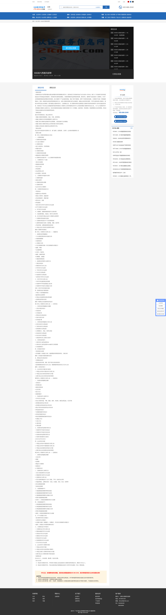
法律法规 (78, 17)
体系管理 (112, 14)
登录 (119, 2)
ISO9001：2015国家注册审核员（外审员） (122, 176)
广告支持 (97, 601)
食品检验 (128, 17)
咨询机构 (78, 14)
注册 (124, 2)
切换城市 (50, 9)
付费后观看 (116, 74)
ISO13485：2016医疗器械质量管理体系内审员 (122, 135)
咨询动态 (73, 14)
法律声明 (77, 601)
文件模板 (89, 17)
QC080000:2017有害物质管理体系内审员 (122, 169)
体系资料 (73, 17)
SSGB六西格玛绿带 (45, 21)
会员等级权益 (98, 598)
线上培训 (107, 14)
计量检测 (123, 17)
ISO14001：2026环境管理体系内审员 (122, 162)
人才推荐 (54, 17)
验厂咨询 (107, 17)
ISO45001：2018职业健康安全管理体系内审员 (122, 166)
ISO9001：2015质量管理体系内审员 (122, 131)
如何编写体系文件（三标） (119, 172)
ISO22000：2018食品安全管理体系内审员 (122, 159)
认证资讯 (38, 14)
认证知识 (54, 14)
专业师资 (43, 17)
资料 (44, 598)
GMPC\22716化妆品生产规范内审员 (122, 145)
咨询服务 (83, 14)
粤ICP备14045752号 (83, 612)
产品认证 (118, 17)
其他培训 (128, 14)
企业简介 (77, 596)
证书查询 (47, 2)
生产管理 (118, 14)
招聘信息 (49, 17)
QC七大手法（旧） (117, 152)
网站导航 (39, 2)
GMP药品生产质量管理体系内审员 (121, 155)
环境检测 (112, 17)
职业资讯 (38, 17)
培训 (33, 601)
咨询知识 (89, 14)
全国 (48, 7)
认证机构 (43, 14)
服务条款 (97, 596)
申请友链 (97, 603)
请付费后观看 (71, 48)
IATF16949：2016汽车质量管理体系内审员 (122, 148)
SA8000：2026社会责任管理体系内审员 (122, 138)
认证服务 (49, 14)
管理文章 (83, 17)
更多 (132, 128)
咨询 (33, 598)
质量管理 (123, 14)
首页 (33, 2)
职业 (44, 596)
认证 (33, 596)
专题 (44, 601)
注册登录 (57, 596)
